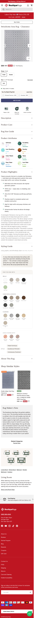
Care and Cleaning (6, 574)
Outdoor (9, 472)
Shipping (3, 568)
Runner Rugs (16, 443)
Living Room (4, 470)
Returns (3, 571)
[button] (32, 5)
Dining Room (12, 470)
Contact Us (4, 561)
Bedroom (19, 470)
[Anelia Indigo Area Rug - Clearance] (8, 380)
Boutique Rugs (7, 616)
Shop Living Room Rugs (8, 489)
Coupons (3, 550)
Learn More (29, 92)
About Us (3, 534)
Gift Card (3, 553)
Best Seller (17, 22)
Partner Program (5, 540)
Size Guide (30, 79)
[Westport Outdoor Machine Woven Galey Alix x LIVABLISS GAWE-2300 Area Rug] (24, 380)
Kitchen (25, 470)
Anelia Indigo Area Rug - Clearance (8, 392)
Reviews (3, 537)
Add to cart (17, 100)
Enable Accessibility (6, 578)
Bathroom (4, 472)
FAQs (2, 564)
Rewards (3, 547)
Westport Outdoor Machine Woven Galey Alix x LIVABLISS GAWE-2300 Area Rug (24, 396)
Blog (2, 544)
